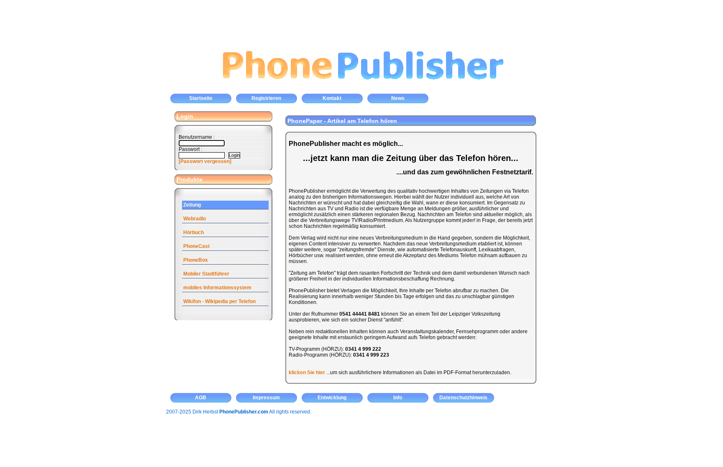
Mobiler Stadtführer (206, 274)
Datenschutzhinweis (463, 398)
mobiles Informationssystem (217, 288)
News (398, 98)
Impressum (266, 398)
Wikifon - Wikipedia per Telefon (219, 301)
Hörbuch (193, 232)
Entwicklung (332, 398)
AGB (200, 398)
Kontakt (332, 98)
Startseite (201, 98)
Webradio (194, 219)
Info (397, 398)
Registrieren (266, 98)
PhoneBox (195, 260)
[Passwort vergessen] (205, 161)
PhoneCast (196, 246)
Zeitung (192, 205)
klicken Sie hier (307, 372)
